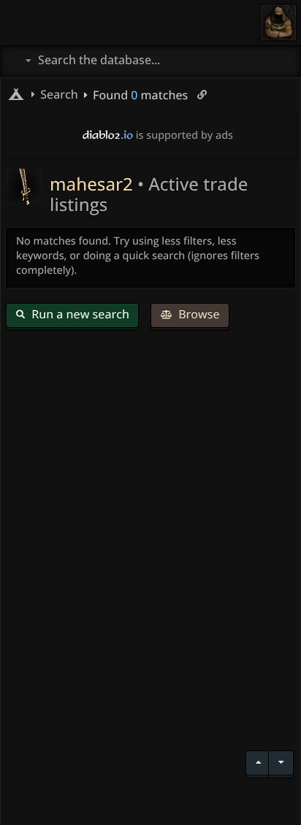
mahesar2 (93, 184)
